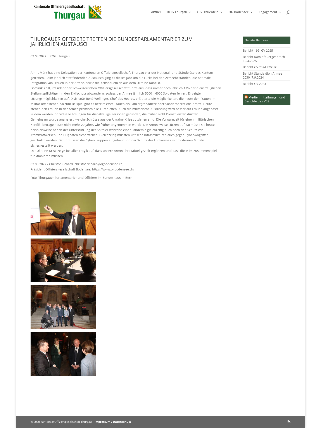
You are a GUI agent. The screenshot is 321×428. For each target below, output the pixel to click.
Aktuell (156, 12)
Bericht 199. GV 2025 (258, 50)
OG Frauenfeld (208, 12)
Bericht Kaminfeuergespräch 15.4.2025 (264, 59)
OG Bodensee (239, 12)
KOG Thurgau (177, 12)
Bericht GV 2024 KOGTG (260, 67)
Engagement (268, 12)
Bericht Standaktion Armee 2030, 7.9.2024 (262, 75)
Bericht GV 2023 (254, 84)
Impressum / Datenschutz (113, 422)
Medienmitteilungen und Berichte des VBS (265, 99)
